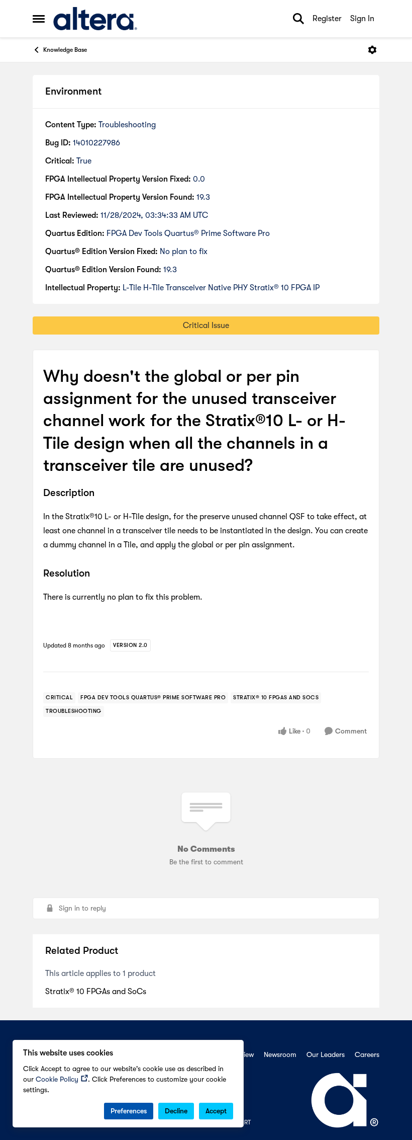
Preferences (129, 1111)
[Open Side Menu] (39, 18)
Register (327, 18)
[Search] (298, 19)
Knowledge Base (65, 49)
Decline (176, 1111)
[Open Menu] (372, 50)
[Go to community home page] (95, 18)
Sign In (362, 18)
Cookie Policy (57, 1079)
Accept (216, 1111)
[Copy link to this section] (102, 494)
